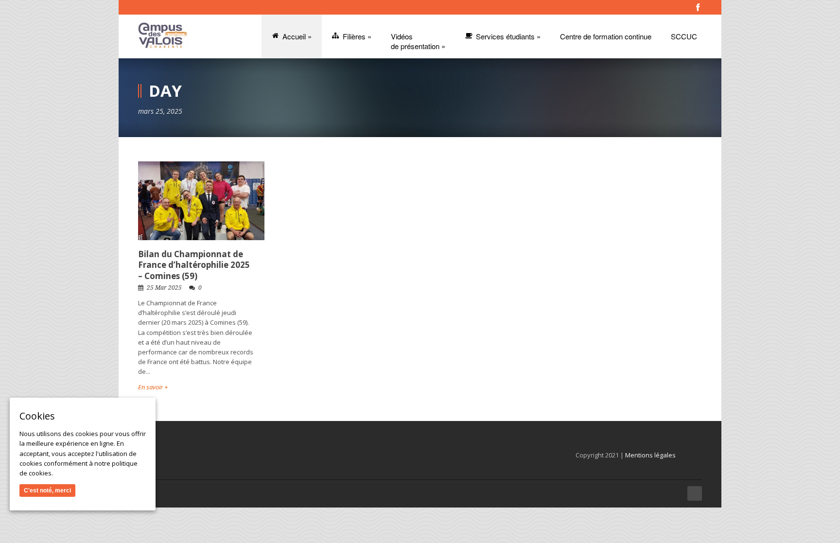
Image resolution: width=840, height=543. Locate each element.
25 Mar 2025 (164, 287)
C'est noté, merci (47, 490)
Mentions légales (650, 455)
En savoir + (153, 387)
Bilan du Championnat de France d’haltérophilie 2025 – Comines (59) (194, 264)
